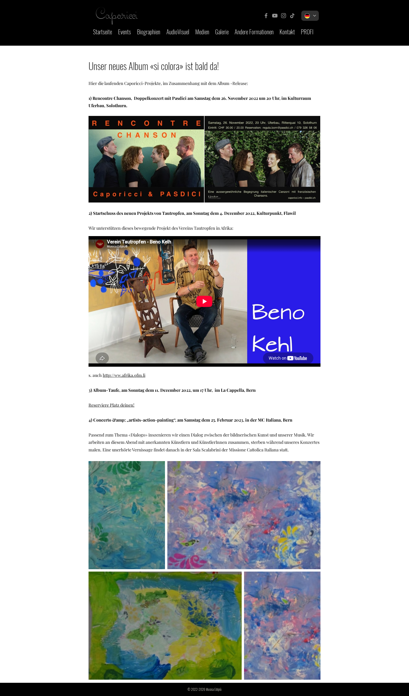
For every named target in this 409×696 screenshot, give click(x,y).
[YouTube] (274, 15)
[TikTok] (292, 15)
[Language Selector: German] (310, 16)
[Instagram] (283, 15)
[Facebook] (266, 15)
